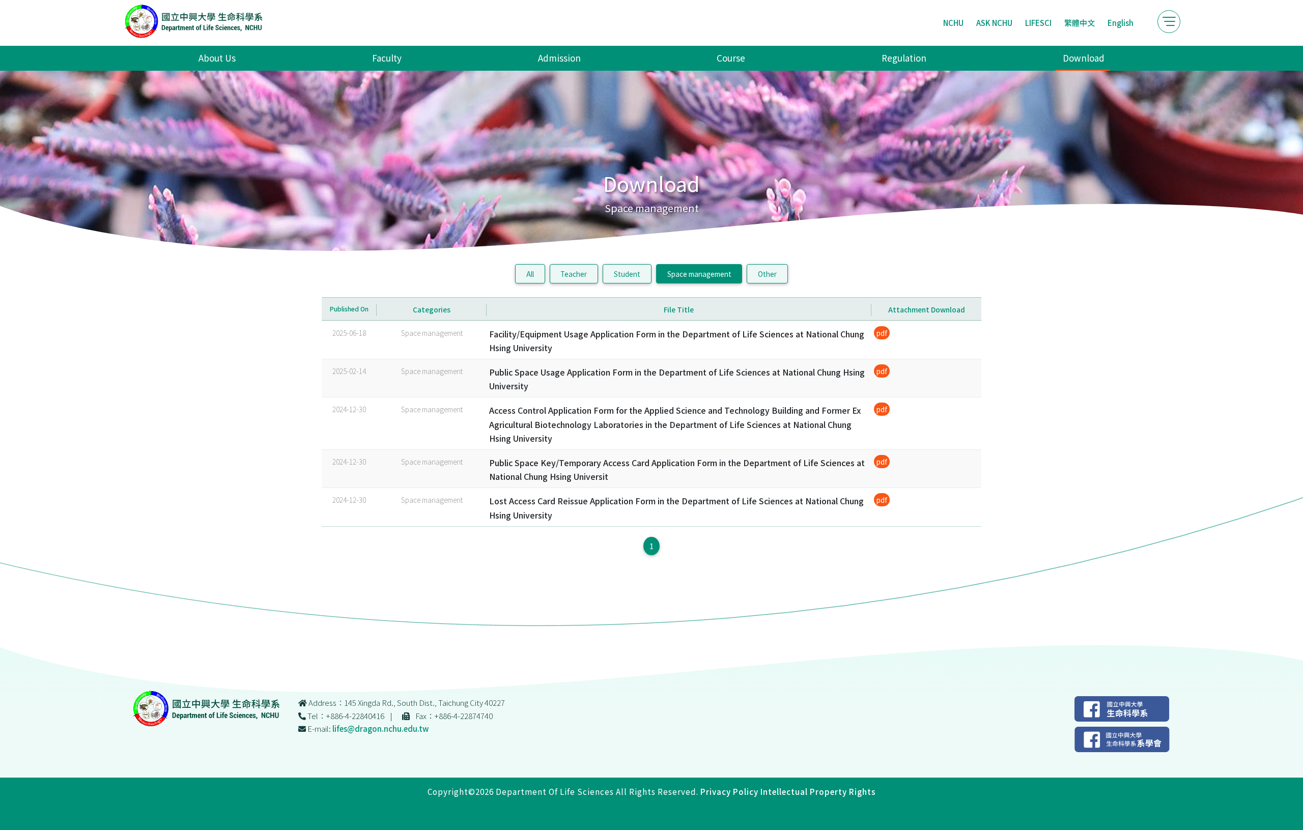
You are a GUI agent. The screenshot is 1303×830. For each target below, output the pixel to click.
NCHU (953, 22)
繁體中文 (1079, 22)
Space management (699, 274)
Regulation (904, 57)
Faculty (387, 57)
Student (627, 274)
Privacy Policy (729, 791)
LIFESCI (1038, 22)
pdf (881, 333)
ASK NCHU (994, 22)
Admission (559, 57)
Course (731, 57)
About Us (217, 57)
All (530, 274)
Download (1083, 57)
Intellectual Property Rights (818, 791)
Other (767, 274)
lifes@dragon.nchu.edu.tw (380, 728)
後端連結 (651, 804)
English (1121, 22)
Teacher (573, 274)
